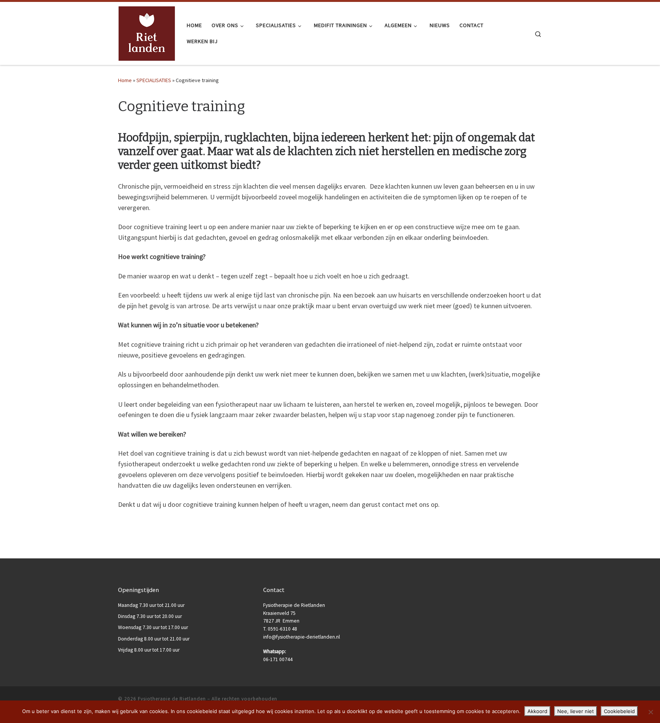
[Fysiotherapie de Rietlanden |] (146, 32)
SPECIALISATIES (153, 80)
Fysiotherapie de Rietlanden (172, 699)
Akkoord (537, 711)
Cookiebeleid (619, 711)
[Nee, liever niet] (650, 712)
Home (125, 80)
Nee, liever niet (575, 711)
